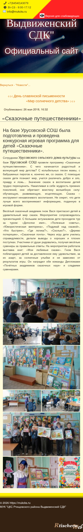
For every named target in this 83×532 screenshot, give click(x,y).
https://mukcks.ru (20, 503)
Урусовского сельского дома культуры (47, 157)
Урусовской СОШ (23, 162)
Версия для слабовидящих (61, 16)
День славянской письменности (39, 95)
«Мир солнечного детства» (47, 100)
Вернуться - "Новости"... (15, 85)
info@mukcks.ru (17, 11)
